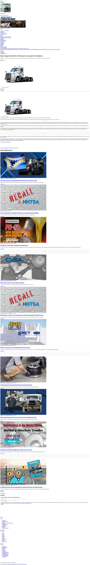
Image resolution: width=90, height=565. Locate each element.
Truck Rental (4, 147)
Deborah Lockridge (8, 178)
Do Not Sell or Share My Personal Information (20, 564)
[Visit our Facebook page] (0, 495)
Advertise (13, 49)
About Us (16, 49)
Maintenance (2, 43)
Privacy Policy (23, 49)
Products (1, 45)
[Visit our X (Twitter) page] (2, 495)
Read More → (2, 216)
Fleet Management (3, 40)
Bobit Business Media (40, 49)
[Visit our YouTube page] (3, 495)
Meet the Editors (6, 49)
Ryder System (8, 147)
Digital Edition (6, 15)
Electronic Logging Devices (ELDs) (5, 36)
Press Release (57, 49)
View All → (2, 491)
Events (15, 48)
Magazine (10, 48)
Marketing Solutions (47, 49)
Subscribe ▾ (2, 2)
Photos (1, 48)
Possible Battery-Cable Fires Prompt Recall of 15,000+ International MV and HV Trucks (21, 315)
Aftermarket (2, 31)
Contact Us (19, 49)
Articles (9, 0)
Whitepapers (17, 48)
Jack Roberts (7, 447)
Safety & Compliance (3, 46)
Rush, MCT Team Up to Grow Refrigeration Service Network (15, 347)
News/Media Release (8, 280)
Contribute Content (52, 49)
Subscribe (1, 15)
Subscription (2, 49)
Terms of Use (7, 564)
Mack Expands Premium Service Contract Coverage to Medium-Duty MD (18, 417)
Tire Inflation (12, 147)
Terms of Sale (11, 564)
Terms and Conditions (29, 49)
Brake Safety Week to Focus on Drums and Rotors (12, 282)
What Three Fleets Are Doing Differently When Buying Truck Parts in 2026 (18, 180)
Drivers (3, 522)
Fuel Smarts (2, 41)
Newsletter (10, 49)
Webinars (20, 48)
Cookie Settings (34, 49)
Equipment (2, 38)
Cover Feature (4, 0)
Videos (8, 48)
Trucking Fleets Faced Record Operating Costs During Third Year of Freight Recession (21, 487)
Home (1, 53)
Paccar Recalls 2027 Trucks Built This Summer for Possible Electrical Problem (19, 213)
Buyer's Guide (27, 48)
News (7, 0)
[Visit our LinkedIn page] (1, 495)
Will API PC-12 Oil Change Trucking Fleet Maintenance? (14, 245)
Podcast (23, 48)
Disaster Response (3, 33)
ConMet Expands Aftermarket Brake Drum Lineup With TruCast (16, 385)
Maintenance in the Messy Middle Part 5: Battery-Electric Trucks (16, 449)
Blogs (13, 48)
